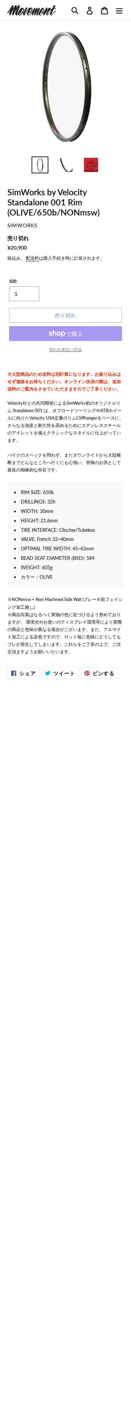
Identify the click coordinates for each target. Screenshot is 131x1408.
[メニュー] (119, 10)
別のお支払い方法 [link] (65, 349)
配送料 (32, 258)
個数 (13, 281)
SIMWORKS (22, 225)
